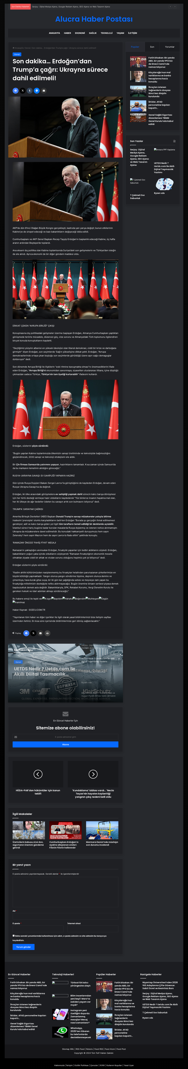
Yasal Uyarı (129, 1065)
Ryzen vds (159, 193)
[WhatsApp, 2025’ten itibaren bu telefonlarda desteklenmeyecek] (60, 1032)
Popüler (135, 46)
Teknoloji (107, 33)
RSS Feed (80, 1049)
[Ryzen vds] (164, 184)
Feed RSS (98, 1049)
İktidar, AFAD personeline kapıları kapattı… (159, 104)
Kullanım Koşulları (114, 1065)
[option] (65, 673)
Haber (67, 33)
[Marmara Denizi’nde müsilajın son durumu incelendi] (102, 830)
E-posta (17, 923)
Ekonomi (80, 33)
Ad (15, 911)
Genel (27, 48)
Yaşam (120, 33)
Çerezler (94, 1065)
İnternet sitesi (74, 923)
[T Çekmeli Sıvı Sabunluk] (65, 673)
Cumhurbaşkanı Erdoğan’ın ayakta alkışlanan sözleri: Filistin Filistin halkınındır (63, 845)
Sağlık (93, 33)
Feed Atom (110, 1049)
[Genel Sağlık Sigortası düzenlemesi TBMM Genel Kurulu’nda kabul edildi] (138, 117)
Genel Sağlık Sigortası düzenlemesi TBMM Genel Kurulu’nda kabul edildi (160, 119)
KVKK (102, 1065)
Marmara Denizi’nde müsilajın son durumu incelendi (102, 843)
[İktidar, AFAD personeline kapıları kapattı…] (138, 105)
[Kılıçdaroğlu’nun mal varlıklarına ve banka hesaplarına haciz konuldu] (138, 76)
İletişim (132, 33)
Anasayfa (54, 33)
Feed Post (121, 1049)
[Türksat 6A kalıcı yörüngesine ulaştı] (60, 986)
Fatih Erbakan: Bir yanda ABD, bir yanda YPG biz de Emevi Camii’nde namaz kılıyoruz (161, 62)
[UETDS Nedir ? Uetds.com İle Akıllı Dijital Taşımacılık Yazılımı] (164, 154)
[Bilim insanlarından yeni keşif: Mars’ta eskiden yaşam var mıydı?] (60, 999)
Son (152, 46)
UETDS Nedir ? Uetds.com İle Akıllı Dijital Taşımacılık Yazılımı (59, 6)
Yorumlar (169, 46)
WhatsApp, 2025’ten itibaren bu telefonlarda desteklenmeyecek (80, 1033)
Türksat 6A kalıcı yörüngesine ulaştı (80, 984)
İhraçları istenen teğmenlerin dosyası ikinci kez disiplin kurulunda (159, 92)
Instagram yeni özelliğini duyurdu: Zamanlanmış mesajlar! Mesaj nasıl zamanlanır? (80, 1016)
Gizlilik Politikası (81, 1065)
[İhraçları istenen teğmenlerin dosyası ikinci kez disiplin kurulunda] (138, 91)
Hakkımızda (59, 1065)
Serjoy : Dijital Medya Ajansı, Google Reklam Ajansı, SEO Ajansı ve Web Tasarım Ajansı (139, 157)
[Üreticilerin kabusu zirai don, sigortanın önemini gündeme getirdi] (29, 830)
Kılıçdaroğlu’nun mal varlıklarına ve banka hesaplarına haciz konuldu (159, 77)
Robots (89, 1049)
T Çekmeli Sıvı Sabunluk (40, 667)
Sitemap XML (68, 1049)
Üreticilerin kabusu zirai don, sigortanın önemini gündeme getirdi (28, 845)
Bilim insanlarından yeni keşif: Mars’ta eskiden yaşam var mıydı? (80, 1000)
